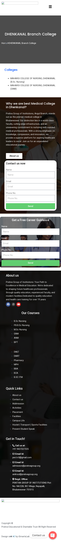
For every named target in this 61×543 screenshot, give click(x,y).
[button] (50, 6)
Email (8, 181)
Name (9, 169)
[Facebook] (8, 304)
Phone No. (11, 193)
